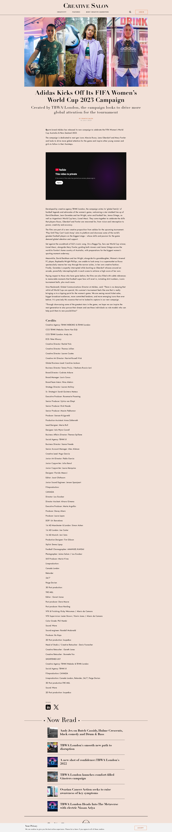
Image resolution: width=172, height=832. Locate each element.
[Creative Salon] (86, 5)
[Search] (130, 12)
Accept (141, 828)
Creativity (61, 12)
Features (76, 12)
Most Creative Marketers (97, 12)
